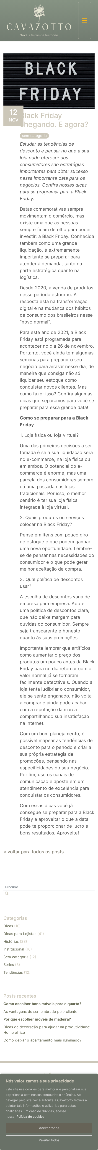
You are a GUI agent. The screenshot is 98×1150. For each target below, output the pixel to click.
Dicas (8, 926)
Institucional (13, 949)
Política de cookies (30, 1116)
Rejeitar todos (49, 1140)
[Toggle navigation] (84, 20)
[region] (49, 1112)
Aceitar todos (49, 1128)
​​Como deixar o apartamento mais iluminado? (42, 1040)
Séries (8, 964)
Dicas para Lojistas (19, 933)
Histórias (11, 941)
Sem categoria (34, 135)
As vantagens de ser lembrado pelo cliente (40, 1011)
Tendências (13, 972)
